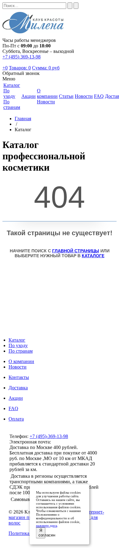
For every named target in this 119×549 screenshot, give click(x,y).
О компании (21, 361)
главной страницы (75, 250)
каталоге (93, 255)
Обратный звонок (21, 73)
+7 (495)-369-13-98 (49, 436)
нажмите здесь (46, 525)
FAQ (13, 408)
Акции (16, 398)
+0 (5, 67)
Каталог (17, 340)
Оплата (16, 418)
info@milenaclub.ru (71, 441)
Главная (23, 118)
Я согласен (41, 532)
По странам (11, 104)
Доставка (18, 387)
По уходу (9, 93)
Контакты (19, 377)
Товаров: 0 (20, 67)
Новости (46, 101)
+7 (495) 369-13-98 (21, 56)
